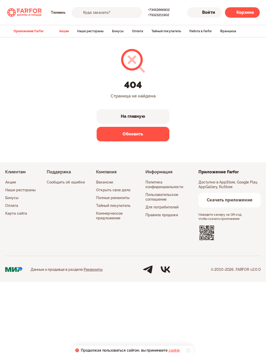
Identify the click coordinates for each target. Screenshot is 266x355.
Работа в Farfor (200, 31)
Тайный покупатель (166, 31)
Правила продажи (161, 215)
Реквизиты (93, 269)
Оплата (137, 31)
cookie (174, 350)
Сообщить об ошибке (66, 182)
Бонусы (118, 31)
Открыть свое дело (113, 190)
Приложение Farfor (29, 31)
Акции (64, 31)
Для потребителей (161, 207)
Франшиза (228, 31)
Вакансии (104, 182)
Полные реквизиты (113, 198)
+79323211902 (158, 15)
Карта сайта (16, 213)
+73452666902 (159, 10)
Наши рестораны (90, 31)
